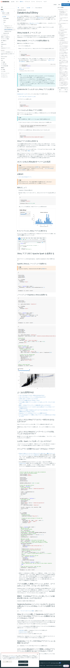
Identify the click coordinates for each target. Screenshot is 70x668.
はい (60, 89)
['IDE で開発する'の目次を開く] (14, 41)
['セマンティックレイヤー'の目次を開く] (14, 73)
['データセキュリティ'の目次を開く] (14, 77)
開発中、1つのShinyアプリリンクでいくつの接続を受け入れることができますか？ (35, 405)
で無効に (29, 150)
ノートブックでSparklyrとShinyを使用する (63, 38)
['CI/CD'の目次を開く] (14, 42)
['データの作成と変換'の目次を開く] (14, 66)
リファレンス (27, 1)
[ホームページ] (18, 8)
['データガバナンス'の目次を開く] (14, 75)
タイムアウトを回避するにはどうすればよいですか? (63, 53)
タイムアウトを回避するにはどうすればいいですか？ (29, 400)
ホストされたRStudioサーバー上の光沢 (63, 24)
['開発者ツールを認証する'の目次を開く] (14, 37)
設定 (7, 661)
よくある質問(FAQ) (61, 40)
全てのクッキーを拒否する (23, 661)
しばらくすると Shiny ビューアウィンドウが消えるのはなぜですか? (32, 397)
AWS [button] (59, 4)
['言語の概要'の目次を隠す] (14, 17)
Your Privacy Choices (55, 663)
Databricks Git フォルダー (22, 94)
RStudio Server (41, 17)
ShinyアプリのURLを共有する (63, 21)
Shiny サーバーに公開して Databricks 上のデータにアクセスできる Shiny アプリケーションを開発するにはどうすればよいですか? (63, 74)
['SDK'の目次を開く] (14, 46)
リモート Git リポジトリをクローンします (27, 96)
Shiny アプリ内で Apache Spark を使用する (62, 33)
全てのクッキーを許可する (23, 664)
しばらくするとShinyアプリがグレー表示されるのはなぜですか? (31, 395)
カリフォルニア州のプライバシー (42, 663)
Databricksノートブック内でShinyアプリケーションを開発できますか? (33, 413)
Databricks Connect (23, 632)
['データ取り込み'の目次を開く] (14, 64)
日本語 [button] (55, 4)
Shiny (18, 16)
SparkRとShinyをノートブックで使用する (63, 35)
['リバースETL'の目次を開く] (14, 71)
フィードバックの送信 (63, 91)
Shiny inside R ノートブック (62, 9)
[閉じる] (37, 654)
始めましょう (61, 27)
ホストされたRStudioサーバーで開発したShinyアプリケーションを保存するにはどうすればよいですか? (63, 83)
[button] (7, 11)
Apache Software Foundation (52, 665)
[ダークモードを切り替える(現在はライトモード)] (68, 1)
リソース (33, 1)
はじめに (13, 1)
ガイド (17, 1)
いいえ (67, 89)
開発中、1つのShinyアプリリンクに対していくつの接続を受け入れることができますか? (63, 62)
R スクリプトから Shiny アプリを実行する (63, 30)
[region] (20, 660)
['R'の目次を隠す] (14, 24)
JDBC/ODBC (21, 630)
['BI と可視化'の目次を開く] (14, 69)
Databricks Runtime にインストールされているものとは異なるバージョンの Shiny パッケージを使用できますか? (63, 68)
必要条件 (60, 26)
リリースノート (39, 1)
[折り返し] (52, 329)
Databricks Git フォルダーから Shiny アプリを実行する (63, 15)
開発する (21, 1)
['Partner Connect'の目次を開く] (14, 56)
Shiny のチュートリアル (34, 23)
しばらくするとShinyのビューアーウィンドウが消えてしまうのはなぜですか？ (63, 47)
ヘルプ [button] (44, 1)
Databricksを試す (65, 4)
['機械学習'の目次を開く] (14, 68)
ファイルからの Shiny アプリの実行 (63, 18)
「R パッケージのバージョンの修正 (27, 610)
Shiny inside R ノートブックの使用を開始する (63, 12)
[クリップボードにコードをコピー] (54, 54)
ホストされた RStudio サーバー (25, 176)
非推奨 (43, 268)
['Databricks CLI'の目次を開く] (14, 44)
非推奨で (37, 167)
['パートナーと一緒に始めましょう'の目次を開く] (14, 52)
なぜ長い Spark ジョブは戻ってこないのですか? (28, 398)
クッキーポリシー (13, 656)
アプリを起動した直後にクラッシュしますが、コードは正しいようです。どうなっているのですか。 (63, 57)
